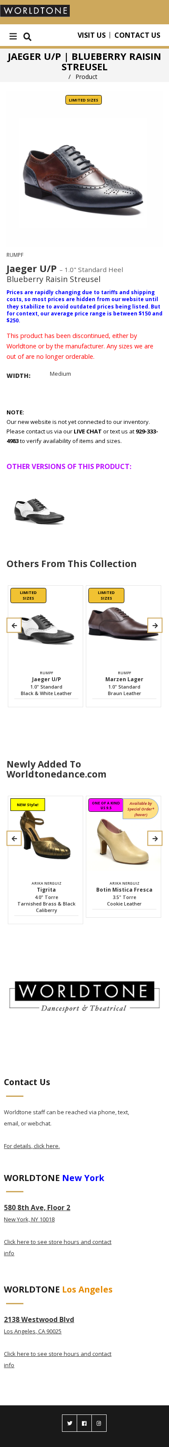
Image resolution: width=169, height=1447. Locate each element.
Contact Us (137, 35)
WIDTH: (18, 375)
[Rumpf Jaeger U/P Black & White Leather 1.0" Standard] (39, 505)
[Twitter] (69, 1423)
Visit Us (92, 35)
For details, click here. (32, 1146)
